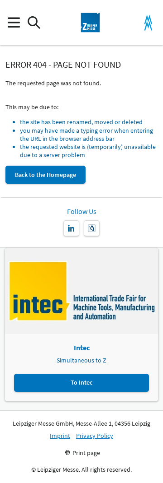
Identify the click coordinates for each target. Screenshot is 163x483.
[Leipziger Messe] (148, 23)
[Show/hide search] (34, 23)
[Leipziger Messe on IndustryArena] (92, 228)
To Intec (81, 382)
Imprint (60, 436)
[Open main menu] (13, 23)
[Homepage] (90, 22)
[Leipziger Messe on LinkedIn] (71, 228)
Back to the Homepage (45, 175)
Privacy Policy (94, 436)
